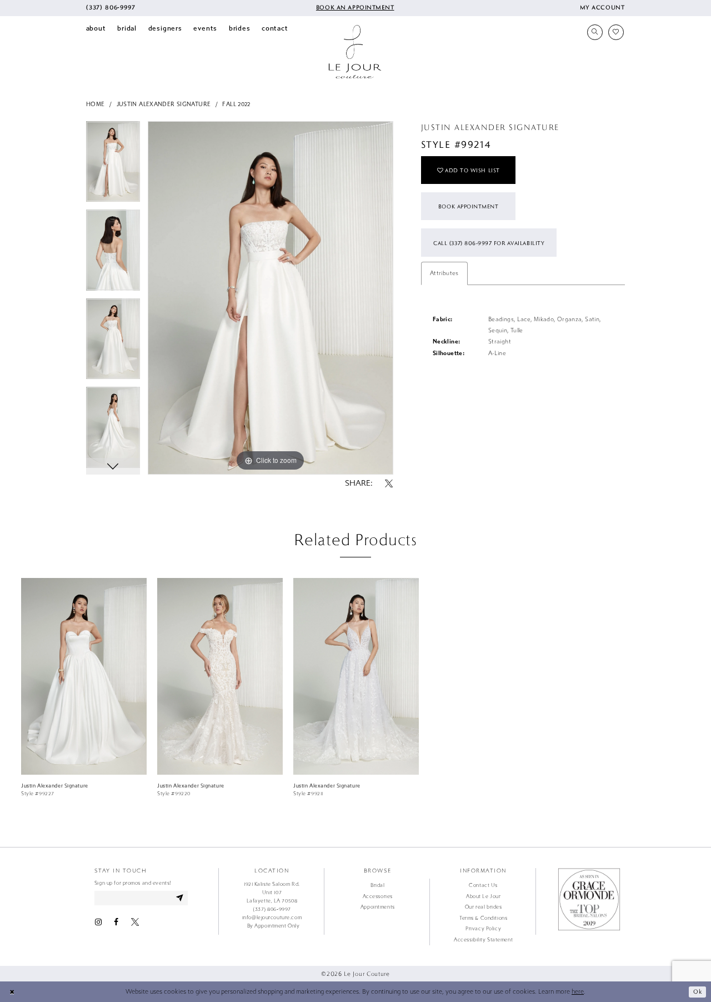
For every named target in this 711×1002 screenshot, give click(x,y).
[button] (602, 8)
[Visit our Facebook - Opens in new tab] (116, 922)
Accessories (378, 896)
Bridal (377, 885)
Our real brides (483, 907)
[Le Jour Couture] (355, 51)
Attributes (444, 273)
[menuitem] (110, 8)
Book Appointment (468, 206)
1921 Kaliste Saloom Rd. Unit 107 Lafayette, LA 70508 (272, 892)
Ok (697, 991)
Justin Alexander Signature (164, 104)
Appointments (377, 907)
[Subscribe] (180, 898)
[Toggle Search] (595, 32)
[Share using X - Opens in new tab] (388, 484)
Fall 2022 (236, 104)
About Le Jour (483, 896)
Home (95, 104)
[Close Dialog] (12, 992)
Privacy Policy (483, 928)
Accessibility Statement (483, 940)
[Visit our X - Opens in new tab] (135, 922)
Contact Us (483, 885)
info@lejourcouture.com (272, 917)
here (578, 991)
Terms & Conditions (483, 918)
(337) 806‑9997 (272, 909)
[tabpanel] (113, 165)
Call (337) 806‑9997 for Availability (488, 243)
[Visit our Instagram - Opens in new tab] (98, 922)
